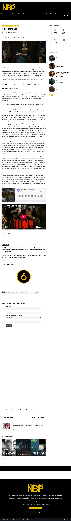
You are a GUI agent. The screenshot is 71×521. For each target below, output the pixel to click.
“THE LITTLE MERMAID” (7, 417)
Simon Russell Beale (6, 296)
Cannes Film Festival (23, 292)
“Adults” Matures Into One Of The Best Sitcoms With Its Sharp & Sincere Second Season (62, 74)
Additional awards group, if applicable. (14, 319)
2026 (57, 57)
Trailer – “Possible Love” (23, 454)
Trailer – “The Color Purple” (39, 417)
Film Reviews (7, 22)
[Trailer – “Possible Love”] (23, 447)
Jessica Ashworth (14, 294)
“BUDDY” (58, 89)
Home (3, 22)
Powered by (4, 233)
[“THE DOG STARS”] (52, 81)
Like (63, 29)
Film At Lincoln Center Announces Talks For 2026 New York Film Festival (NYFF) (38, 452)
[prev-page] (2, 458)
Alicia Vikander (11, 292)
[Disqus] (24, 347)
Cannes (4, 25)
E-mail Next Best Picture (35, 508)
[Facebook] (65, 1)
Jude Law (20, 294)
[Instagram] (67, 1)
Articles (23, 453)
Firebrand (37, 292)
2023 (12, 22)
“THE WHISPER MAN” (61, 59)
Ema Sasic (7, 32)
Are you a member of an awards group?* (14, 315)
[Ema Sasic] (3, 32)
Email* (7, 311)
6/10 (6, 292)
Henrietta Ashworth (5, 294)
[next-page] (4, 458)
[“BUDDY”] (52, 89)
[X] (69, 1)
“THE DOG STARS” (60, 82)
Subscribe (64, 39)
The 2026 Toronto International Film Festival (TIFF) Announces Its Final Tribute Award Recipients (9, 452)
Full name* (8, 306)
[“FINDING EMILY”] (52, 66)
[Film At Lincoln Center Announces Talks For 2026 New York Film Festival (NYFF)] (38, 447)
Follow (55, 29)
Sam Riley (36, 294)
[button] (66, 15)
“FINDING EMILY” (60, 66)
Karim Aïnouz (26, 294)
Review (31, 294)
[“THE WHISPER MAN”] (52, 58)
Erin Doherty (31, 292)
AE (38, 449)
